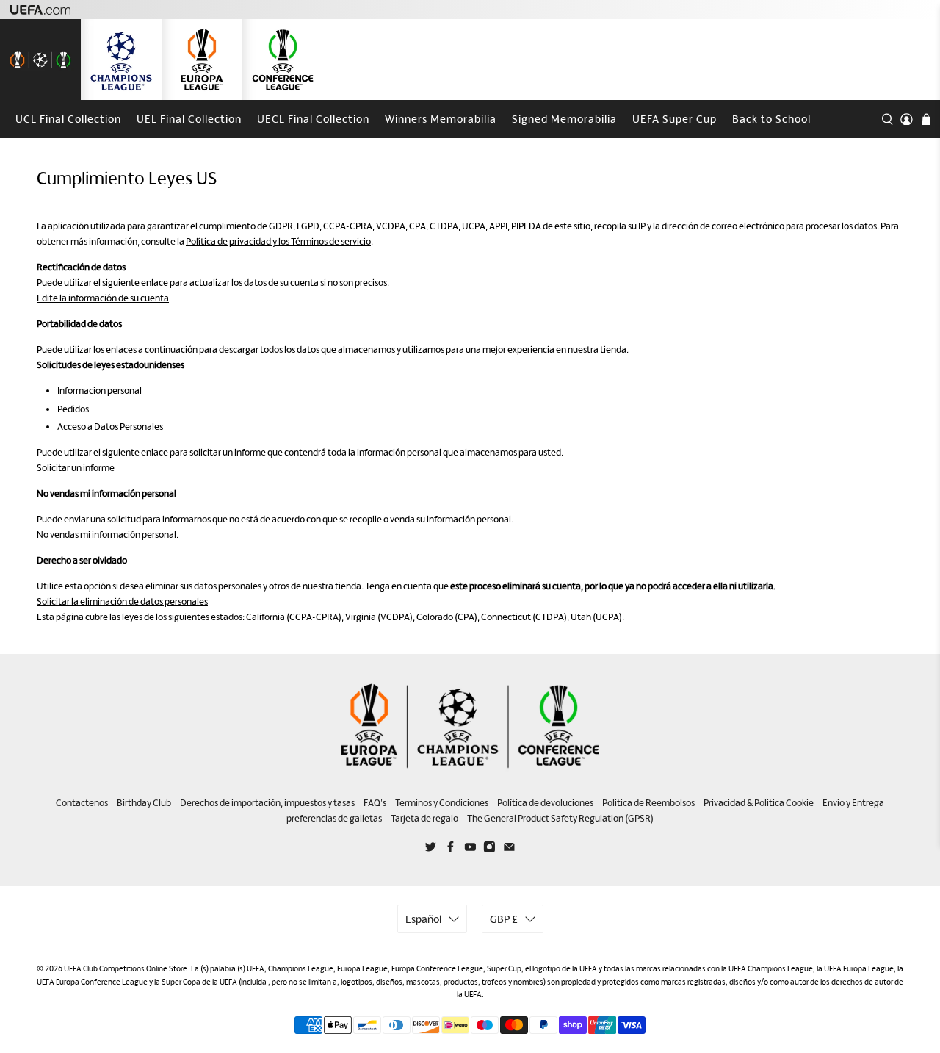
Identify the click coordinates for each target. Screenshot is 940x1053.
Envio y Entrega (853, 802)
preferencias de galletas (334, 818)
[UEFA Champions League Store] (121, 59)
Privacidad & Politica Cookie (759, 802)
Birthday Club (144, 802)
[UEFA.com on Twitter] (430, 849)
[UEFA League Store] (40, 59)
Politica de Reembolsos (648, 802)
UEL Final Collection (189, 118)
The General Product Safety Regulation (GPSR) (560, 818)
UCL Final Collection (68, 118)
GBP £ (504, 919)
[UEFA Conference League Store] (282, 59)
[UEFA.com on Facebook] (450, 849)
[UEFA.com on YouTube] (470, 849)
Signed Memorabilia (564, 118)
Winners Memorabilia (440, 118)
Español (423, 919)
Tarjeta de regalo (424, 818)
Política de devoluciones (545, 802)
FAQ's (375, 802)
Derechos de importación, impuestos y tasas (267, 802)
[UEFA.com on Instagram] (489, 849)
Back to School (771, 118)
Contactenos (82, 802)
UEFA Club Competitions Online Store (125, 968)
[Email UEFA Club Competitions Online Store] (509, 849)
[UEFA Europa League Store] (202, 59)
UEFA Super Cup (674, 118)
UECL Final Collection (313, 118)
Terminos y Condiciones (441, 802)
